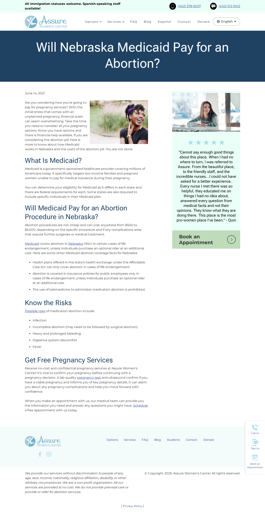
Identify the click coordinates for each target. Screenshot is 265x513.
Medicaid (32, 244)
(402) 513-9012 (229, 6)
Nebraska (75, 244)
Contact (184, 21)
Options (91, 21)
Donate (203, 21)
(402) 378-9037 (189, 6)
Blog (147, 21)
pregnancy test (89, 377)
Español (164, 21)
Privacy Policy (132, 506)
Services (114, 21)
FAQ (133, 21)
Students (173, 440)
